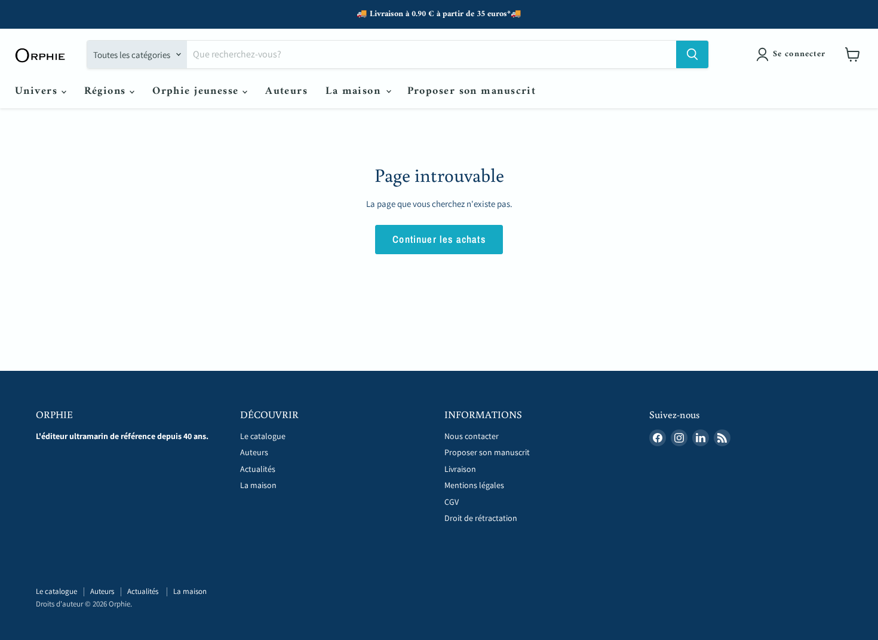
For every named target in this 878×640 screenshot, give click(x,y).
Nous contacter (471, 436)
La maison (355, 91)
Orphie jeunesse (197, 91)
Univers (38, 91)
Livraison (460, 469)
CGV (451, 501)
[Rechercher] (692, 54)
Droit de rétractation (480, 518)
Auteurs (286, 91)
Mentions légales (474, 485)
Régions (107, 91)
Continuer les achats (439, 239)
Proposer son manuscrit (471, 91)
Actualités (258, 469)
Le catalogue (262, 436)
